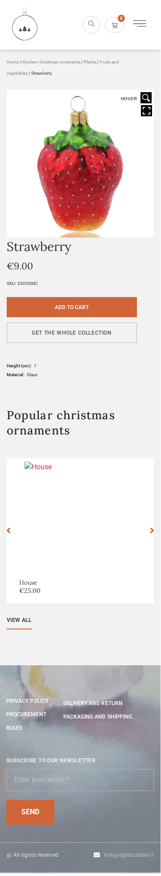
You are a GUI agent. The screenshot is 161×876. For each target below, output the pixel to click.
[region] (80, 796)
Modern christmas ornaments (51, 62)
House (28, 582)
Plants (90, 62)
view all (19, 620)
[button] (72, 333)
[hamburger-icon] (139, 24)
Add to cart (72, 307)
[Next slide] (152, 531)
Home (13, 62)
